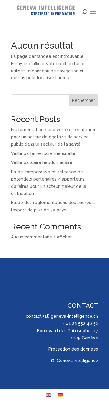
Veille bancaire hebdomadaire (41, 162)
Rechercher (83, 100)
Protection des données (73, 349)
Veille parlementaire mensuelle (43, 153)
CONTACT (83, 305)
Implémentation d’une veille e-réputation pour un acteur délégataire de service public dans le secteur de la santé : (53, 137)
